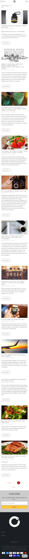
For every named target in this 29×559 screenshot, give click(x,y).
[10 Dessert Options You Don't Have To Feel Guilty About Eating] (14, 142)
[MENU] (0, 1)
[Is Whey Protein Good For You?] (14, 311)
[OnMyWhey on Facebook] (12, 542)
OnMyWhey (7, 546)
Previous (9, 482)
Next (14, 487)
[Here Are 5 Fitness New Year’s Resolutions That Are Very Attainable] (14, 227)
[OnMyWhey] (14, 1)
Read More (6, 43)
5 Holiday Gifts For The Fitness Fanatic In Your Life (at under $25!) (13, 283)
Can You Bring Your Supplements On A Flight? (13, 355)
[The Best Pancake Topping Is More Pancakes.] (14, 17)
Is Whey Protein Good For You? (13, 319)
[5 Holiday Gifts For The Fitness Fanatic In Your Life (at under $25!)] (14, 273)
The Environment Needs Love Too (13, 191)
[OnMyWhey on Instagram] (14, 542)
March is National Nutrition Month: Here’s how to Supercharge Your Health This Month (12, 66)
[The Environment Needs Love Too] (14, 182)
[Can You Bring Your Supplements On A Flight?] (14, 346)
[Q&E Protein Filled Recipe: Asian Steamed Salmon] (14, 447)
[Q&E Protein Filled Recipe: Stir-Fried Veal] (14, 412)
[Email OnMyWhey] (17, 542)
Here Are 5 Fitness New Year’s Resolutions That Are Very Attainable (12, 237)
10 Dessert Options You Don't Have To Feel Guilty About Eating (14, 151)
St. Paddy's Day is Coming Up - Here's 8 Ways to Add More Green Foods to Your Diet (13, 109)
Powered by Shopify (22, 549)
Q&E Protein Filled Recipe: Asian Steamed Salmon (13, 456)
